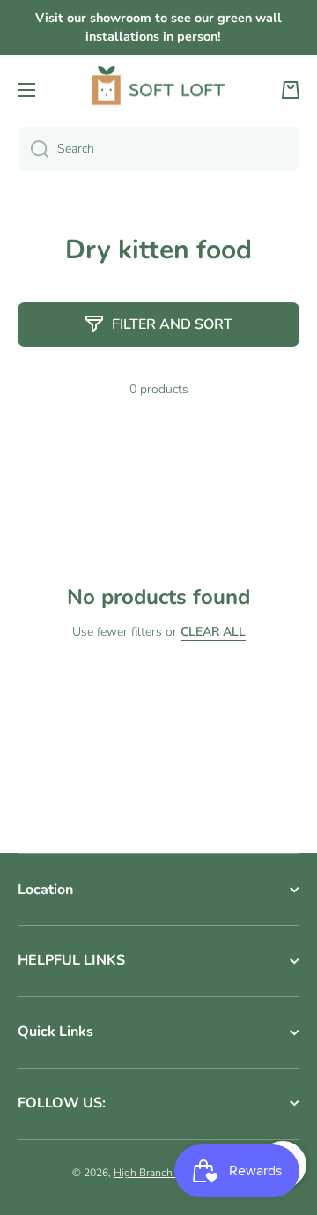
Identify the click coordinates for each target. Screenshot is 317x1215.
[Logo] (158, 90)
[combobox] (158, 149)
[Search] (33, 149)
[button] (290, 90)
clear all (213, 632)
